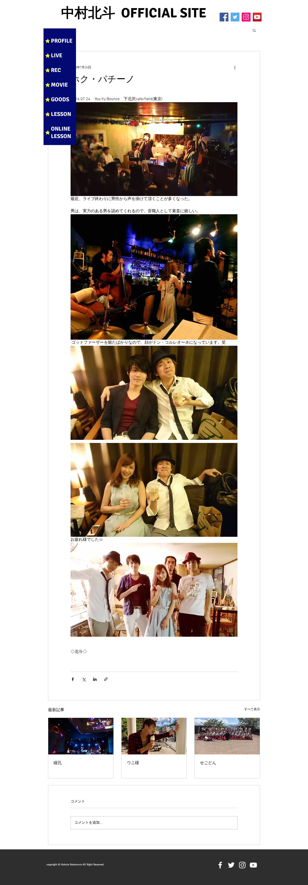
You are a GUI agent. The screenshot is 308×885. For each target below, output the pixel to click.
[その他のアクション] (234, 67)
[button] (254, 30)
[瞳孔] (80, 736)
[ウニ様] (154, 736)
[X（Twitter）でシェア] (84, 679)
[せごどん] (227, 736)
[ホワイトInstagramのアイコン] (242, 865)
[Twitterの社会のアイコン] (235, 17)
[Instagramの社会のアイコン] (246, 17)
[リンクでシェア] (106, 679)
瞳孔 (58, 763)
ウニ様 (133, 763)
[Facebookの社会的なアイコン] (224, 17)
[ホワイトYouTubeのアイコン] (253, 865)
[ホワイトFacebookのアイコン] (220, 865)
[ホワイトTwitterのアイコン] (231, 865)
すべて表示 (252, 709)
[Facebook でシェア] (73, 679)
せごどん (208, 763)
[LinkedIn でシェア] (95, 679)
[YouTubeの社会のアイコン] (257, 17)
